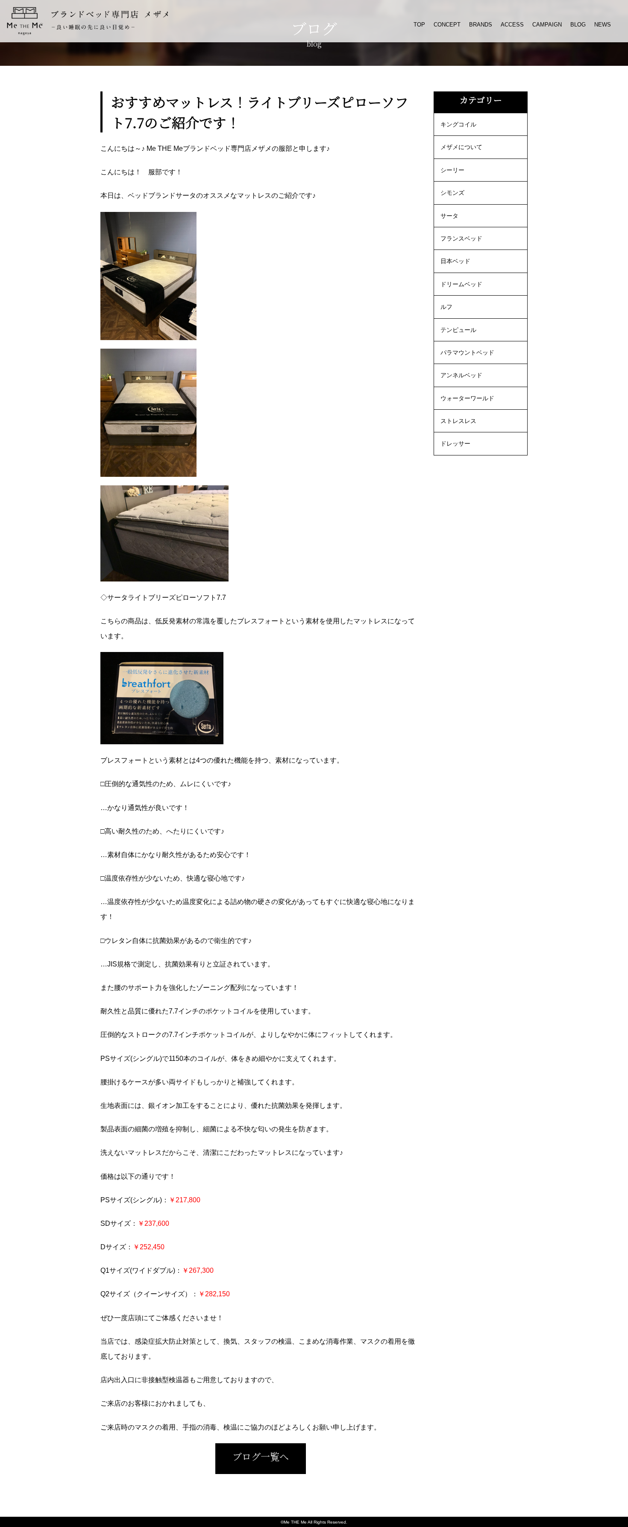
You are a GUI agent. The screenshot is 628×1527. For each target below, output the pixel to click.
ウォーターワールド (467, 398)
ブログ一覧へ (260, 1456)
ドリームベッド (461, 284)
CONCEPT (447, 24)
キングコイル (458, 124)
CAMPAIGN (547, 24)
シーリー (452, 170)
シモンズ (452, 192)
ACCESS (512, 24)
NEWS (602, 24)
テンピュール (458, 329)
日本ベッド (455, 261)
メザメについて (461, 147)
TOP (419, 24)
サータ (449, 215)
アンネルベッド (461, 375)
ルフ (446, 306)
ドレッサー (455, 443)
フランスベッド (461, 238)
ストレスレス (458, 420)
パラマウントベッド (467, 352)
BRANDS (480, 24)
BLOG (578, 24)
